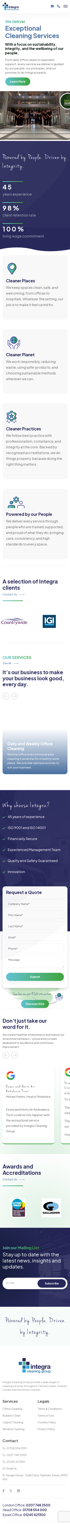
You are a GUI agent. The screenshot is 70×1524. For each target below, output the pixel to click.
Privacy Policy (46, 1429)
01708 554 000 (17, 1448)
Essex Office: (24, 1515)
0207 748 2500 (17, 1455)
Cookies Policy (47, 1422)
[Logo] (17, 6)
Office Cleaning (12, 1408)
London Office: (26, 1505)
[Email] (52, 7)
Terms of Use (46, 1415)
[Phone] (59, 7)
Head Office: (25, 1510)
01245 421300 (16, 1461)
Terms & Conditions (50, 1408)
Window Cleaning (13, 1429)
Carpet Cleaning (13, 1422)
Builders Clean (12, 1415)
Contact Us (10, 594)
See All (7, 663)
